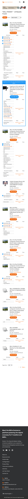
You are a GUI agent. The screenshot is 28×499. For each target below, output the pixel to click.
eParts (5, 103)
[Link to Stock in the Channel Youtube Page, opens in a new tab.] (6, 450)
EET (4, 48)
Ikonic (5, 359)
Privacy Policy (5, 464)
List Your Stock (6, 471)
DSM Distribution (7, 45)
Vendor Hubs (5, 459)
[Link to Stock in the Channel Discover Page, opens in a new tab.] (12, 450)
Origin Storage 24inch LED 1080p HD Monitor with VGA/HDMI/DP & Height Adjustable (17, 184)
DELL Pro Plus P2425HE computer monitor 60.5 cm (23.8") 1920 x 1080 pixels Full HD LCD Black (17, 132)
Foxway (5, 340)
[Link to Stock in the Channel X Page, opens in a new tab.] (9, 450)
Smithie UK (6, 63)
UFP (4, 67)
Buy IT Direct (6, 74)
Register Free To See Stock (19, 53)
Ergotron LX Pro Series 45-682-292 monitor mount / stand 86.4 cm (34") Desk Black (17, 88)
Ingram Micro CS (7, 57)
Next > (23, 367)
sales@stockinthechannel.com (9, 484)
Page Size (4, 365)
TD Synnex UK (6, 43)
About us (4, 454)
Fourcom (5, 54)
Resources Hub (6, 457)
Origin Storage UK (7, 62)
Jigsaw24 (5, 59)
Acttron (5, 101)
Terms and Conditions (7, 466)
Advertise (4, 468)
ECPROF (5, 75)
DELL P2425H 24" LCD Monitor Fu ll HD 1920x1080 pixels (17, 348)
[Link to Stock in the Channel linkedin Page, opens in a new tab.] (3, 450)
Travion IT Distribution (8, 115)
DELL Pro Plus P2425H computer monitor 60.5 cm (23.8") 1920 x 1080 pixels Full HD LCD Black (17, 25)
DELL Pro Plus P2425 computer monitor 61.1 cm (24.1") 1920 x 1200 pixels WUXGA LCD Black (17, 309)
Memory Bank (6, 77)
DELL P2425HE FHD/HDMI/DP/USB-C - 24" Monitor (17, 329)
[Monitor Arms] (14, 7)
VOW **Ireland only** (8, 69)
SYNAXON (5, 64)
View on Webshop (8, 117)
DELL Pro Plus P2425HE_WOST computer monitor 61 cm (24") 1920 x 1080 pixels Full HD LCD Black (17, 211)
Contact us (5, 473)
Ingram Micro (6, 38)
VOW (4, 68)
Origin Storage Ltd (7, 61)
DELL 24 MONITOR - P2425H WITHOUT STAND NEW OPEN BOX (17, 290)
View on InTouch (7, 44)
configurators (5, 461)
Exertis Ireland (6, 36)
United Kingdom (8, 493)
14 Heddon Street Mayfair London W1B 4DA (12, 489)
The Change (6, 66)
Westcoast (6, 116)
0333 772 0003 (6, 480)
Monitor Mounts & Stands (18, 94)
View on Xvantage (8, 39)
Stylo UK (5, 78)
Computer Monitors (17, 30)
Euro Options (6, 51)
